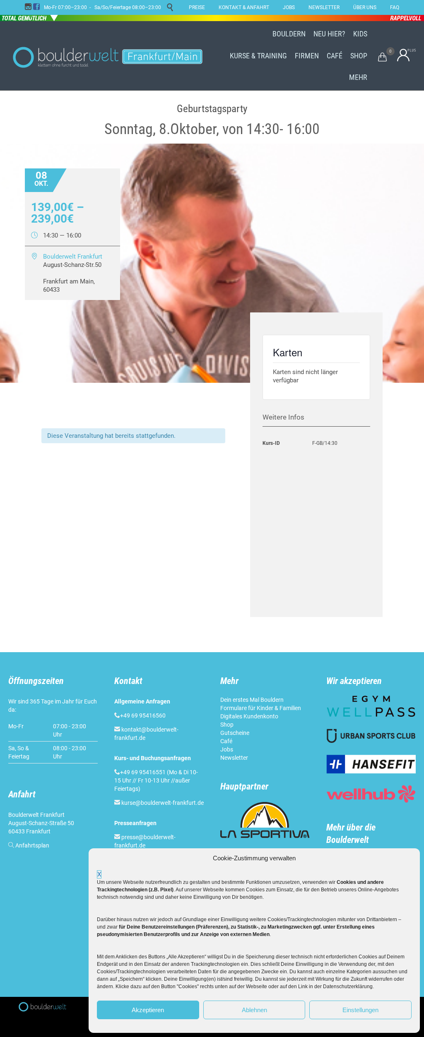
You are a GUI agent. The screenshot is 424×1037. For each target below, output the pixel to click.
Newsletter (234, 757)
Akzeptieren (148, 1009)
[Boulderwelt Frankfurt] (107, 56)
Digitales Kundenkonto (249, 716)
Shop (227, 724)
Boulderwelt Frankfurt (72, 256)
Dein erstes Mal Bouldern (252, 699)
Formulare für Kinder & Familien (260, 708)
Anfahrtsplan (32, 845)
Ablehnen (254, 1009)
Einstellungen (360, 1009)
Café (226, 741)
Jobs (226, 749)
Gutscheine (234, 733)
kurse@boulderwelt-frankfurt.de (162, 802)
